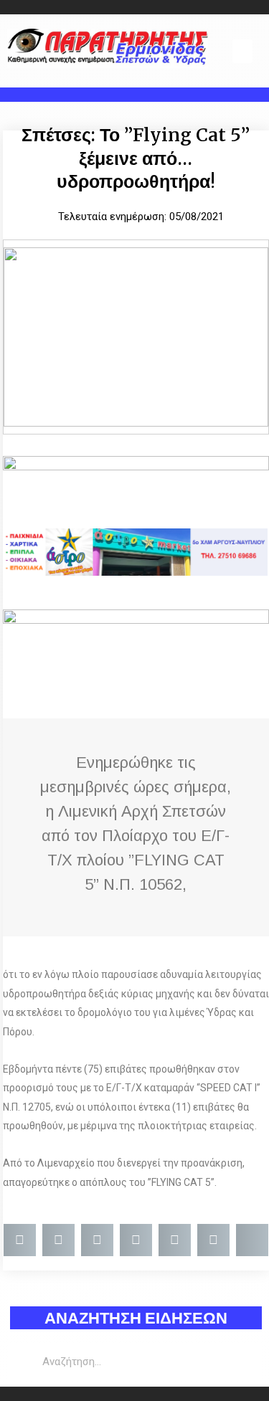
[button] (242, 51)
